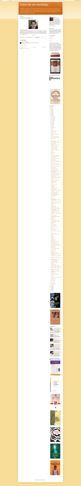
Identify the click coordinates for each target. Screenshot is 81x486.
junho (51, 123)
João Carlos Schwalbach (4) (54, 134)
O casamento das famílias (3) (54, 155)
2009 (51, 287)
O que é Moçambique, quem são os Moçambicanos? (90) (55, 259)
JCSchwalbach (36, 31)
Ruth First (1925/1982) (54, 215)
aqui (56, 50)
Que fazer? (52, 223)
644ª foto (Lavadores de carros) (55, 248)
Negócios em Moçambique (54, 147)
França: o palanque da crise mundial (55, 245)
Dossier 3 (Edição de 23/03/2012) (55, 166)
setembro (52, 120)
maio (51, 124)
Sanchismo (52, 236)
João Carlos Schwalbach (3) (54, 172)
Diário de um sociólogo (34, 4)
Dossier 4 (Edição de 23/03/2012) (55, 158)
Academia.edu (52, 36)
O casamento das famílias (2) (54, 163)
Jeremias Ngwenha (53, 247)
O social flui (52, 281)
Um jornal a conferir (53, 239)
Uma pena (52, 276)
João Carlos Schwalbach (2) (54, 228)
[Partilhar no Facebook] (37, 37)
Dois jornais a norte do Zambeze (55, 136)
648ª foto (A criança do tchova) (55, 220)
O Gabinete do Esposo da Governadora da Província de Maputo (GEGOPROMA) (57, 329)
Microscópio (52, 218)
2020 (51, 107)
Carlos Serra (56, 17)
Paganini (43, 30)
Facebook (51, 38)
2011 (51, 285)
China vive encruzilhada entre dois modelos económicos (55, 194)
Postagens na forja (53, 127)
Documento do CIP (53, 157)
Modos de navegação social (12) (55, 210)
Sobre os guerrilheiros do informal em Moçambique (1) (55, 222)
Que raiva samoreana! (53, 224)
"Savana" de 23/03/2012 (54, 182)
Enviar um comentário (24, 45)
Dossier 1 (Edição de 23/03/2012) (55, 180)
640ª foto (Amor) (53, 280)
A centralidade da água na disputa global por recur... (55, 216)
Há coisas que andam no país (54, 178)
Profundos (52, 238)
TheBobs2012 (52, 251)
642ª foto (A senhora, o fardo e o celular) (56, 266)
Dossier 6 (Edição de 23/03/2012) (55, 142)
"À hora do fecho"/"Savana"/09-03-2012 (56, 277)
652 (51, 139)
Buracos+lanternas (53, 205)
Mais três (52, 133)
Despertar (26, 34)
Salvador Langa (24, 41)
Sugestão (52, 154)
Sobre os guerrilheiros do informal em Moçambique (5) (55, 141)
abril (51, 125)
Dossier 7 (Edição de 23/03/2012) (55, 137)
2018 (51, 109)
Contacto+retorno (53, 198)
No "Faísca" (52, 179)
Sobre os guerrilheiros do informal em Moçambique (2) (55, 209)
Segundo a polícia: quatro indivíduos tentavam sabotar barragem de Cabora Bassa (57, 352)
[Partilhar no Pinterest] (38, 37)
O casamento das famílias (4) (54, 146)
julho (51, 122)
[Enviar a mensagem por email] (35, 37)
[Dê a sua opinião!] (36, 37)
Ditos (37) (52, 235)
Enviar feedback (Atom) (26, 48)
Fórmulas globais (53, 237)
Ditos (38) (52, 204)
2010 (51, 286)
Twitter (51, 37)
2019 (51, 108)
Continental (52, 263)
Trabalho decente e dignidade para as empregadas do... (56, 203)
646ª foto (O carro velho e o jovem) (55, 234)
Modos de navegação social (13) (55, 156)
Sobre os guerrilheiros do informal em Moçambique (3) (55, 199)
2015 (51, 112)
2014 (51, 113)
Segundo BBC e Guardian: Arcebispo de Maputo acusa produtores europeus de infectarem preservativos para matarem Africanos (57, 345)
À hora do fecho (53, 279)
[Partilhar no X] (36, 37)
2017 (51, 110)
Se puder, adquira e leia (54, 184)
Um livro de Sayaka (53, 249)
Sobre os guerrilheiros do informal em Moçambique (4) (55, 171)
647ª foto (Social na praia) (54, 226)
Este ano (52, 135)
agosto (52, 121)
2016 (51, 111)
